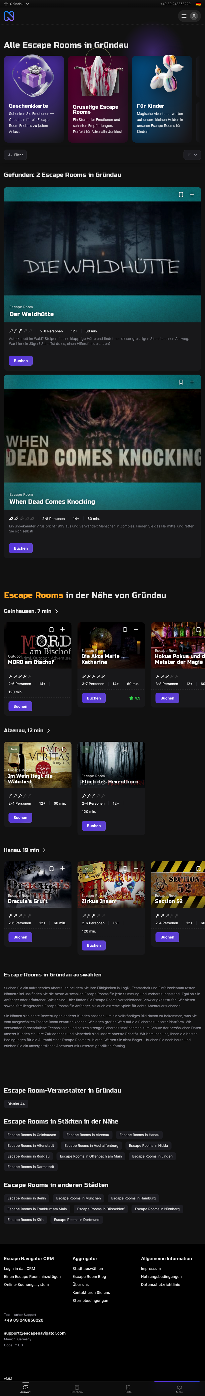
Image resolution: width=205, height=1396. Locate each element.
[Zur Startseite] (9, 16)
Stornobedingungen (90, 1300)
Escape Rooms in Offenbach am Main (91, 1156)
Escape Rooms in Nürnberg (157, 1208)
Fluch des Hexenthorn (110, 782)
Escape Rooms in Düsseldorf (100, 1208)
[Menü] (189, 16)
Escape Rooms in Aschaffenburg (91, 1145)
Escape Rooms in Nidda (148, 1145)
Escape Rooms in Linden (152, 1156)
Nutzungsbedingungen (161, 1276)
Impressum (151, 1268)
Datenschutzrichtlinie (160, 1284)
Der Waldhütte (32, 314)
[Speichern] (181, 195)
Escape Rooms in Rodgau (29, 1156)
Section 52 (168, 901)
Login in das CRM (19, 1268)
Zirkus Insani (99, 901)
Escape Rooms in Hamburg (133, 1198)
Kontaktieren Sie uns (91, 1292)
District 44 (16, 1104)
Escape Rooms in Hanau (139, 1135)
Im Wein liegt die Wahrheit (30, 779)
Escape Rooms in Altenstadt (31, 1145)
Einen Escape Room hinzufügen (32, 1276)
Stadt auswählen (87, 1268)
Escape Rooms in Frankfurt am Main (37, 1208)
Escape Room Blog (89, 1276)
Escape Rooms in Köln (26, 1219)
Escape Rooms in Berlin (27, 1198)
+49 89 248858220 (175, 4)
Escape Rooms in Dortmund (77, 1219)
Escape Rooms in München (78, 1198)
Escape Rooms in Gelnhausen (32, 1135)
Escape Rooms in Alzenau (87, 1135)
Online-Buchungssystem (26, 1284)
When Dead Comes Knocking (52, 501)
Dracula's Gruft (28, 901)
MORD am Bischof (31, 662)
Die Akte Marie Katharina (101, 659)
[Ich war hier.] (192, 195)
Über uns (80, 1284)
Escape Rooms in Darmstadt (31, 1167)
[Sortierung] (192, 155)
